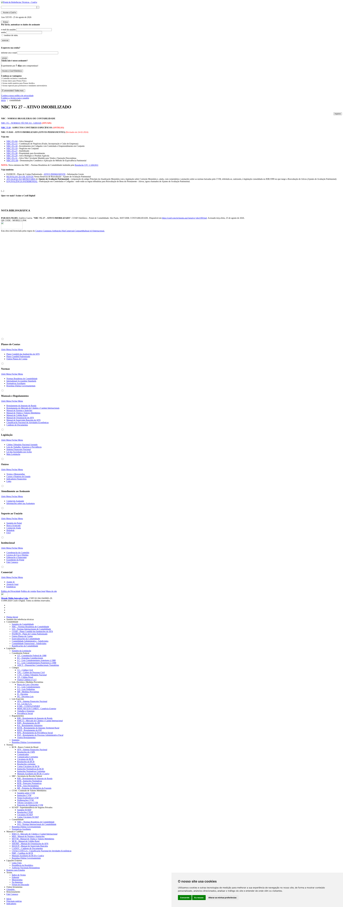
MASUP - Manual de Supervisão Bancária (30, 846)
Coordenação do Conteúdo (17, 552)
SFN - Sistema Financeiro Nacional (32, 701)
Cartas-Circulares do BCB (28, 766)
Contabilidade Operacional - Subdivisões (29, 643)
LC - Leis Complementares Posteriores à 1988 (36, 663)
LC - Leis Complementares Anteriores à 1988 (36, 660)
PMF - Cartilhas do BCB (22, 853)
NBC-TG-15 (11, 144)
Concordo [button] (184, 897)
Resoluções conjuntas (26, 764)
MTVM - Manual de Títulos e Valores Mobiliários (33, 839)
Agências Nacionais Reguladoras (26, 868)
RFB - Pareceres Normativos (29, 783)
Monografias (17, 880)
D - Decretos (22, 694)
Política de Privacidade (10, 591)
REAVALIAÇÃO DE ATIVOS (19, 176)
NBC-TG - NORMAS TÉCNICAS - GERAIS (21, 123)
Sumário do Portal (14, 523)
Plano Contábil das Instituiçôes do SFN (23, 354)
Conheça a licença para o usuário (15, 98)
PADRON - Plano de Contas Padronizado (29, 634)
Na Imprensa (17, 882)
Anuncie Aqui (12, 584)
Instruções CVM (24, 795)
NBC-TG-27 (11, 151)
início (3, 100)
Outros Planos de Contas (16, 359)
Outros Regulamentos (26, 737)
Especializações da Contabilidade (26, 639)
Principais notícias (14, 901)
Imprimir (338, 114)
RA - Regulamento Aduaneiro (29, 725)
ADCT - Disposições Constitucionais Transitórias (38, 665)
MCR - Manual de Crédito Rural (25, 841)
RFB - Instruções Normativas (29, 781)
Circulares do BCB (25, 759)
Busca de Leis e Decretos (28, 684)
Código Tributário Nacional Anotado (22, 444)
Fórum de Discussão (20, 884)
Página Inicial (12, 617)
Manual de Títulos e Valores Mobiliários (23, 413)
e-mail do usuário (8, 29)
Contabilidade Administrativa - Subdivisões (30, 641)
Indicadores (11, 903)
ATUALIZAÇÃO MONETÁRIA (21, 179)
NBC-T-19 (6, 127)
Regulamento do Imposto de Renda (21, 405)
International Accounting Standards (21, 381)
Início (8, 899)
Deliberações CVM (25, 800)
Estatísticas (11, 587)
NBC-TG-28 (11, 153)
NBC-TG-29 (11, 156)
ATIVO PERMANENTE (55, 174)
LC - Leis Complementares (28, 687)
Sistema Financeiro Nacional (18, 449)
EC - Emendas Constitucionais (30, 658)
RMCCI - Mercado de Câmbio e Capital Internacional (40, 720)
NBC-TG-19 (11, 148)
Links (8, 481)
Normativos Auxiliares (15, 383)
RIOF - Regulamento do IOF (29, 730)
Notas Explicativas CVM (27, 798)
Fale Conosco (12, 562)
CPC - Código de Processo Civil (31, 672)
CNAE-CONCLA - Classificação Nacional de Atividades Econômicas (41, 851)
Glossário (11, 889)
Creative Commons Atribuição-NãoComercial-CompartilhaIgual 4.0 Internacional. (70, 231)
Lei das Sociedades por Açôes (19, 452)
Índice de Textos (19, 875)
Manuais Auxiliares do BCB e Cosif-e (33, 774)
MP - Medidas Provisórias (28, 692)
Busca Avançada (13, 525)
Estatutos (15, 740)
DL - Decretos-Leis (25, 696)
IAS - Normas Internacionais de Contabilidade (31, 629)
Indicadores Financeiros (16, 479)
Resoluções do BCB (25, 761)
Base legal (41, 591)
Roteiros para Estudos (15, 870)
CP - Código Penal (25, 677)
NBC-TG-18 (11, 146)
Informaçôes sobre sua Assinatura (20, 503)
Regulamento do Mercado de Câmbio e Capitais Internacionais (32, 408)
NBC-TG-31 (11, 158)
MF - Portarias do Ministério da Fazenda (34, 788)
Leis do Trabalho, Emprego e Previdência (24, 447)
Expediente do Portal (15, 560)
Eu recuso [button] (199, 897)
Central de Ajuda (13, 528)
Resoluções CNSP (25, 812)
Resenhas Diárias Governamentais (20, 386)
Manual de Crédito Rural (16, 415)
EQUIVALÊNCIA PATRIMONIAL (22, 181)
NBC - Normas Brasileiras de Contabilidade (30, 626)
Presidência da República (22, 865)
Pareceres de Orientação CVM (30, 805)
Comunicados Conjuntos (27, 757)
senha (3, 32)
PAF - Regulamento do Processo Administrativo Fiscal (40, 735)
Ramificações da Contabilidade (25, 646)
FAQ (8, 533)
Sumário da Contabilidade (23, 624)
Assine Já (10, 582)
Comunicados (23, 754)
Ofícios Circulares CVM (27, 802)
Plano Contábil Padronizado (18, 356)
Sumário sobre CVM (26, 793)
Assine (9, 13)
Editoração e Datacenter (16, 557)
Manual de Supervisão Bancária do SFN (23, 420)
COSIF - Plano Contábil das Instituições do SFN (32, 631)
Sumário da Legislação (21, 651)
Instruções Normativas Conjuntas (31, 771)
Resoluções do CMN (26, 752)
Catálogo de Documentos (17, 425)
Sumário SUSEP (24, 810)
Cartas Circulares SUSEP (28, 817)
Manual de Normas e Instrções (19, 410)
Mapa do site (51, 591)
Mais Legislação (13, 454)
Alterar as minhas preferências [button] (222, 897)
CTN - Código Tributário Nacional (32, 675)
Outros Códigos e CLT (27, 680)
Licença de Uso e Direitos (17, 555)
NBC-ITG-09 (12, 160)
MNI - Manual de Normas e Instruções (28, 836)
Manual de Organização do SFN (20, 418)
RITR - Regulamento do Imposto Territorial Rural (38, 728)
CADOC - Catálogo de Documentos (27, 848)
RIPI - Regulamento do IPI (28, 723)
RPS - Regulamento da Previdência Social (35, 733)
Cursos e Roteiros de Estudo (18, 476)
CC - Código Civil (25, 670)
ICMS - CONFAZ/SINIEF (28, 706)
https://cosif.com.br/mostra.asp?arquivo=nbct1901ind (184, 218)
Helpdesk (10, 530)
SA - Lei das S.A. (24, 704)
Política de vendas (28, 591)
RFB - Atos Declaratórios (28, 786)
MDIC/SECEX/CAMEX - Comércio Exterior (36, 708)
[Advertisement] (12, 277)
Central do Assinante (15, 501)
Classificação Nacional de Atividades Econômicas (27, 422)
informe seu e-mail (9, 53)
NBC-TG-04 (11, 141)
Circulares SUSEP (25, 815)
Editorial (15, 877)
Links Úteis (17, 863)
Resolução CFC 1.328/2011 (86, 165)
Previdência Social (25, 713)
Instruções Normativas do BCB (30, 769)
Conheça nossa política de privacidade (17, 95)
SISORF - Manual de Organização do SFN (30, 843)
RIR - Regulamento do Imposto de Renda (34, 718)
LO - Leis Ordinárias (26, 689)
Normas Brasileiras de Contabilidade (21, 378)
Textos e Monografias (15, 474)
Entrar (5, 22)
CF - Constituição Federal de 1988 (31, 655)
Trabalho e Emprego (25, 711)
